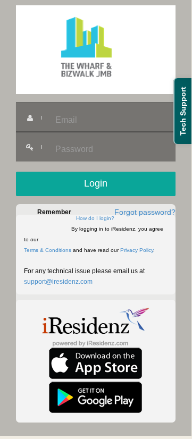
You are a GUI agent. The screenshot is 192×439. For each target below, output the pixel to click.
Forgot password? (145, 212)
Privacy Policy (136, 250)
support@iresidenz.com (58, 281)
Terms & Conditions (47, 250)
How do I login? (95, 218)
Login (95, 183)
